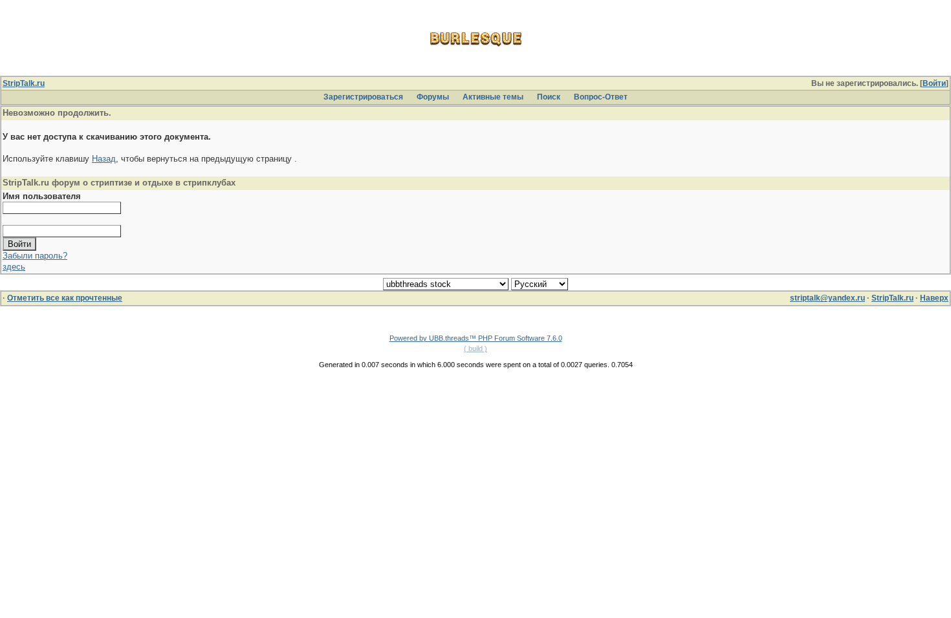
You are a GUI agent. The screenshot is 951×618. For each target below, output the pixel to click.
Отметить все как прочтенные (64, 298)
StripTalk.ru (24, 83)
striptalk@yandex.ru (827, 298)
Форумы (433, 96)
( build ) (475, 348)
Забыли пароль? (35, 256)
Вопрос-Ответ (601, 96)
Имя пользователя (42, 196)
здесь (14, 267)
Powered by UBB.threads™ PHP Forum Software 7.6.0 (475, 338)
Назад (104, 159)
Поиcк (548, 96)
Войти (934, 83)
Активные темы (493, 96)
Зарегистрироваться (363, 96)
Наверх (934, 298)
